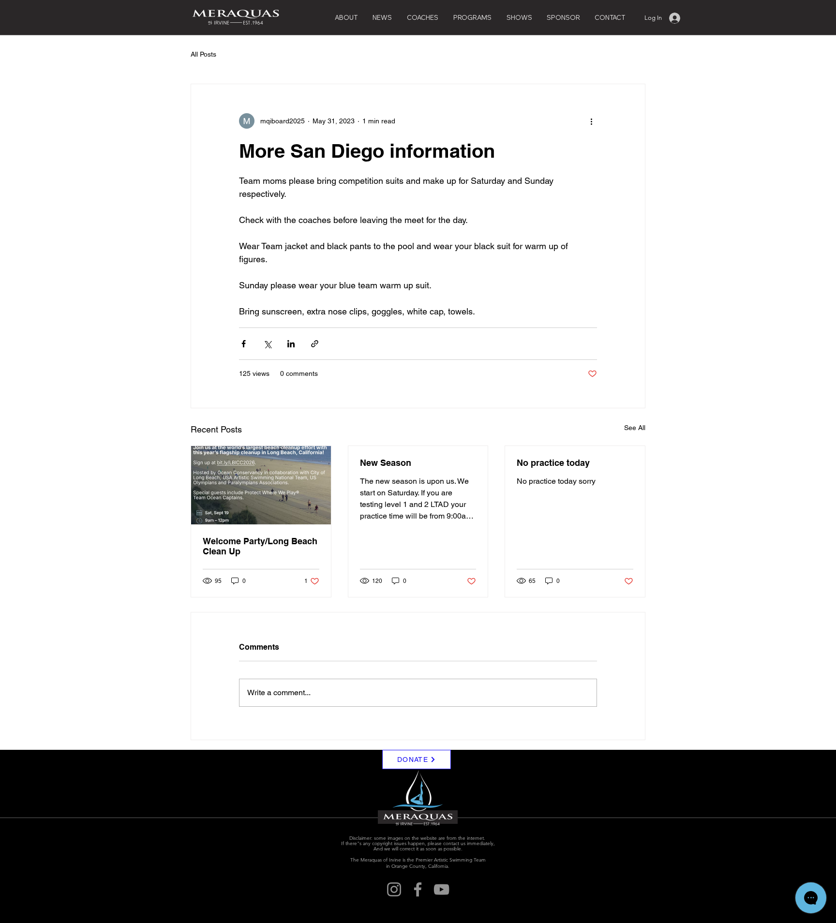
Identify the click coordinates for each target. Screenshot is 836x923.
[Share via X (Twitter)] (267, 343)
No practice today (553, 463)
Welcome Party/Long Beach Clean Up (260, 546)
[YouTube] (441, 889)
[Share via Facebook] (243, 343)
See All (634, 428)
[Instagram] (394, 889)
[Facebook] (417, 889)
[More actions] (591, 121)
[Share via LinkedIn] (291, 343)
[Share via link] (314, 343)
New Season (385, 463)
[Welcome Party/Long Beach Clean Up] (261, 485)
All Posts (203, 54)
